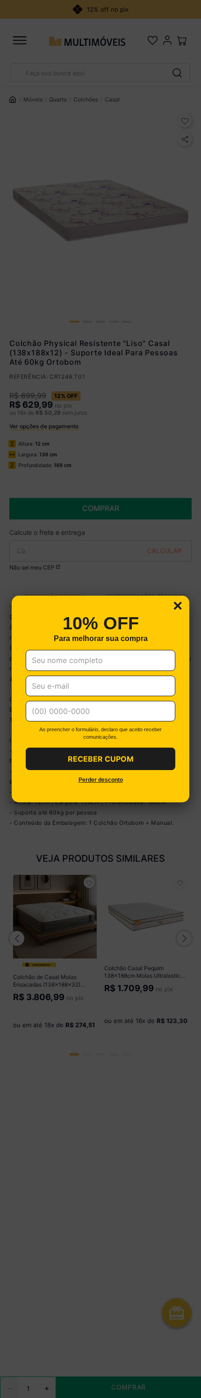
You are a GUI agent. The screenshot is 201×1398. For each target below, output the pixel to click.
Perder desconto (101, 780)
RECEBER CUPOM (101, 759)
